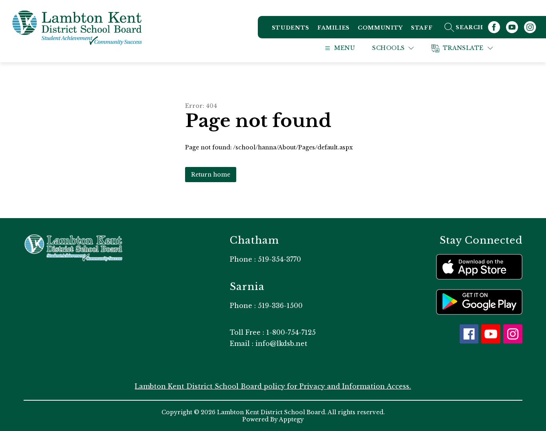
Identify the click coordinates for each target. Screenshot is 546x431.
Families (333, 27)
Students (290, 27)
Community (380, 27)
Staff (421, 27)
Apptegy (291, 419)
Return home (210, 174)
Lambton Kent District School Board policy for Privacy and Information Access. (273, 386)
